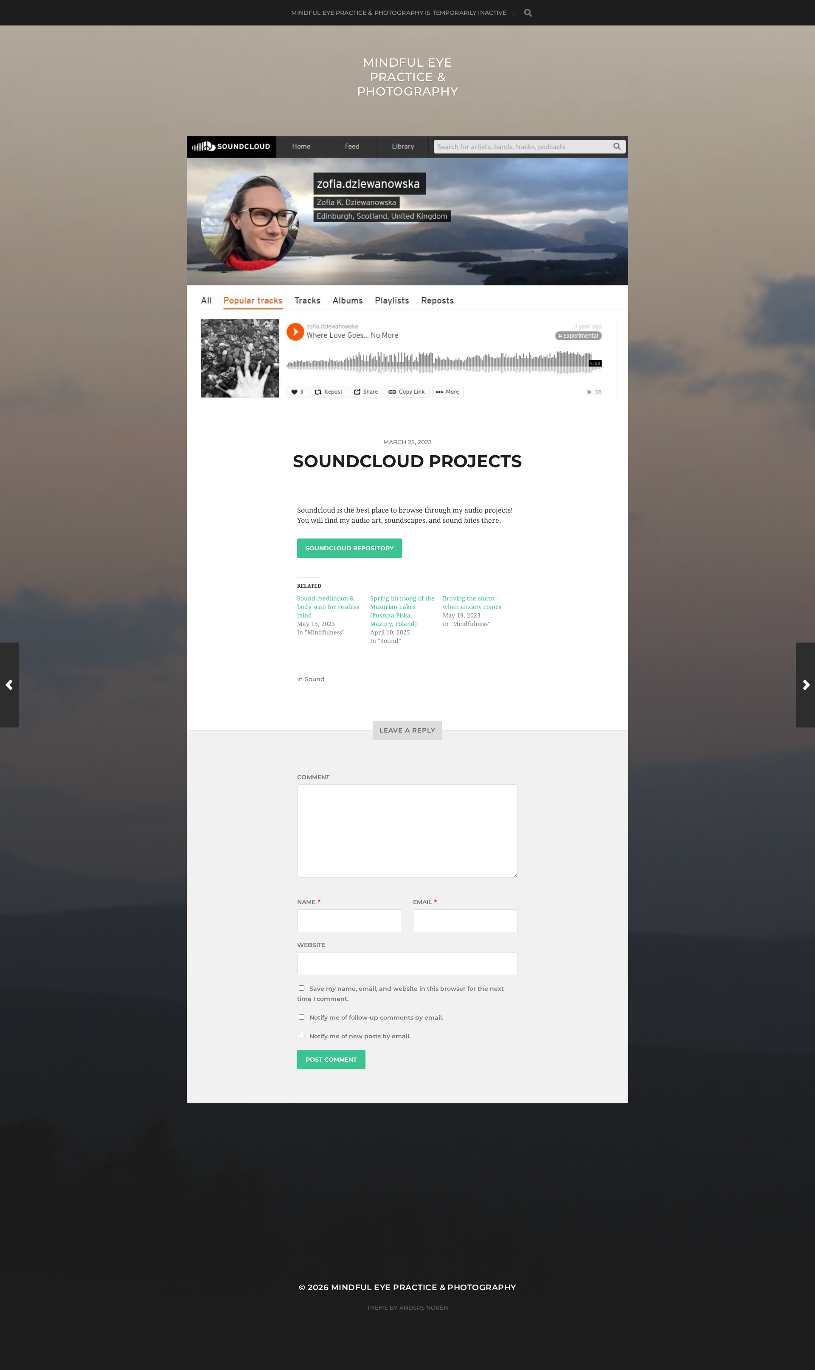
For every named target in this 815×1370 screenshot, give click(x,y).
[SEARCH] (528, 13)
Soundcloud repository (349, 548)
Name (308, 902)
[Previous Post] (9, 685)
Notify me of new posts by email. (359, 1036)
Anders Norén (423, 1307)
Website (311, 945)
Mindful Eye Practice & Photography (407, 77)
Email (425, 902)
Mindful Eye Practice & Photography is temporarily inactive (398, 13)
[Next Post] (805, 685)
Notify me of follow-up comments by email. (376, 1017)
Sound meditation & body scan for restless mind (328, 607)
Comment (313, 777)
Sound (315, 679)
